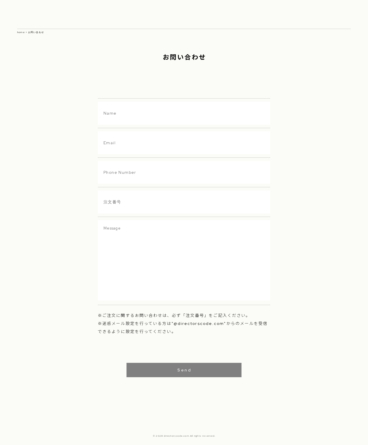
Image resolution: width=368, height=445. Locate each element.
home (21, 32)
